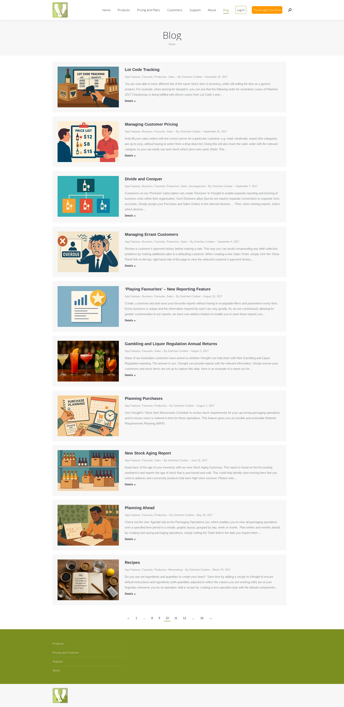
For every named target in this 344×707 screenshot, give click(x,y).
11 (175, 618)
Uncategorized (197, 186)
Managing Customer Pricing (151, 124)
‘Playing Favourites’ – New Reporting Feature (168, 289)
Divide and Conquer (143, 179)
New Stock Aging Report (148, 453)
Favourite (147, 76)
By (190, 76)
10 (167, 618)
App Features (132, 76)
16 (201, 618)
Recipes (132, 562)
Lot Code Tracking (142, 69)
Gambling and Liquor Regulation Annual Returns (171, 344)
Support (58, 661)
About (56, 670)
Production (160, 76)
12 (184, 618)
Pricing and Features (66, 652)
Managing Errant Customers (151, 234)
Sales (171, 76)
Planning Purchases (144, 398)
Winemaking (175, 569)
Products (58, 643)
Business (147, 131)
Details (129, 100)
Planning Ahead (139, 508)
